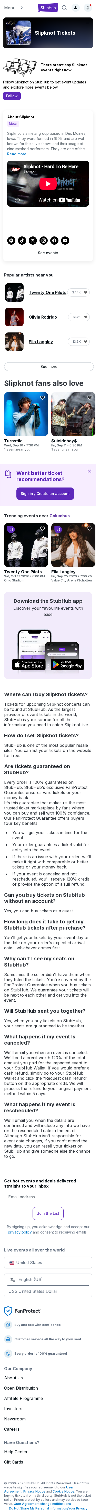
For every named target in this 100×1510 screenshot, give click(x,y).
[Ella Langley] (73, 552)
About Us (13, 1377)
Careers (11, 1429)
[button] (18, 7)
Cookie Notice (63, 1491)
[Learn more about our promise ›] (22, 1310)
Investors (13, 1408)
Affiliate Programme (23, 1398)
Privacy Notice (34, 1491)
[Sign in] (76, 8)
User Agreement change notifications (42, 1504)
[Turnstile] (26, 422)
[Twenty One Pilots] (26, 552)
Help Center (16, 1451)
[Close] (89, 471)
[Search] (64, 8)
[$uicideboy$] (73, 422)
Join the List (48, 1213)
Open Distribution (21, 1388)
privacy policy (20, 1232)
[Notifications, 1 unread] (88, 8)
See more (49, 366)
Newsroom (15, 1418)
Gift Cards (13, 1462)
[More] (87, 23)
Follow (12, 96)
